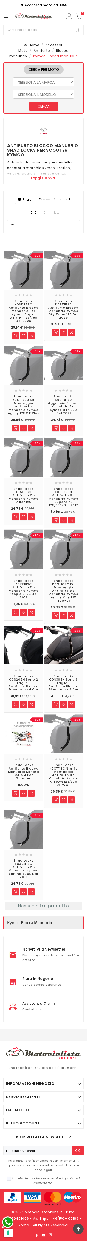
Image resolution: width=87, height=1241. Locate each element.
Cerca (44, 106)
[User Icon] (69, 16)
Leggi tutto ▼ (43, 178)
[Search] (77, 29)
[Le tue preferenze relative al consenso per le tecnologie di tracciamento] (8, 1233)
